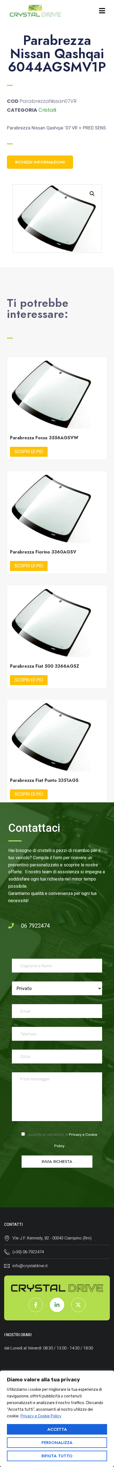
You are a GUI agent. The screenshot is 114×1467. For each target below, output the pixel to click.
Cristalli (47, 109)
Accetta (57, 1429)
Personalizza (57, 1443)
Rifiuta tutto (57, 1456)
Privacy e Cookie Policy (40, 1416)
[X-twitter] (78, 1305)
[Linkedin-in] (57, 1305)
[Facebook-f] (35, 1305)
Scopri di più (28, 451)
